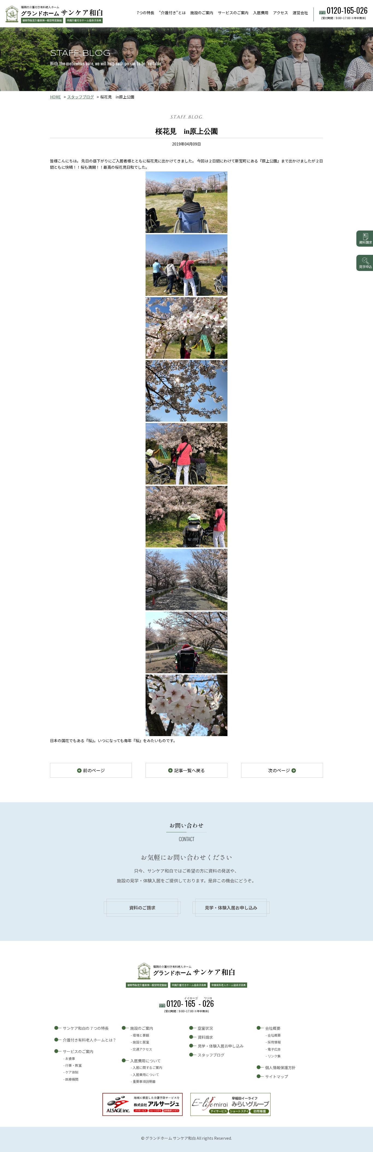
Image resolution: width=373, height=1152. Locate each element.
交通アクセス (142, 1049)
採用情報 (274, 1042)
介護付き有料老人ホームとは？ (89, 1040)
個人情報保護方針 (280, 1067)
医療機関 (71, 1079)
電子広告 (274, 1049)
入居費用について (145, 1060)
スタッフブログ (80, 97)
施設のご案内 (201, 12)
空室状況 (205, 1028)
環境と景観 (141, 1035)
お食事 (70, 1058)
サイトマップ (276, 1076)
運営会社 (300, 12)
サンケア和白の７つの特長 (86, 1028)
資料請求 (205, 1037)
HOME (55, 97)
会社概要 (272, 1028)
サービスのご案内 (233, 12)
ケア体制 (71, 1072)
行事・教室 (73, 1065)
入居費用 (260, 12)
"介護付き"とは (172, 12)
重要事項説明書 (144, 1081)
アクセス (280, 12)
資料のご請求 (142, 907)
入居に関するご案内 (147, 1067)
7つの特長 (145, 12)
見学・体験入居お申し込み (231, 907)
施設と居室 (141, 1042)
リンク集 (274, 1056)
